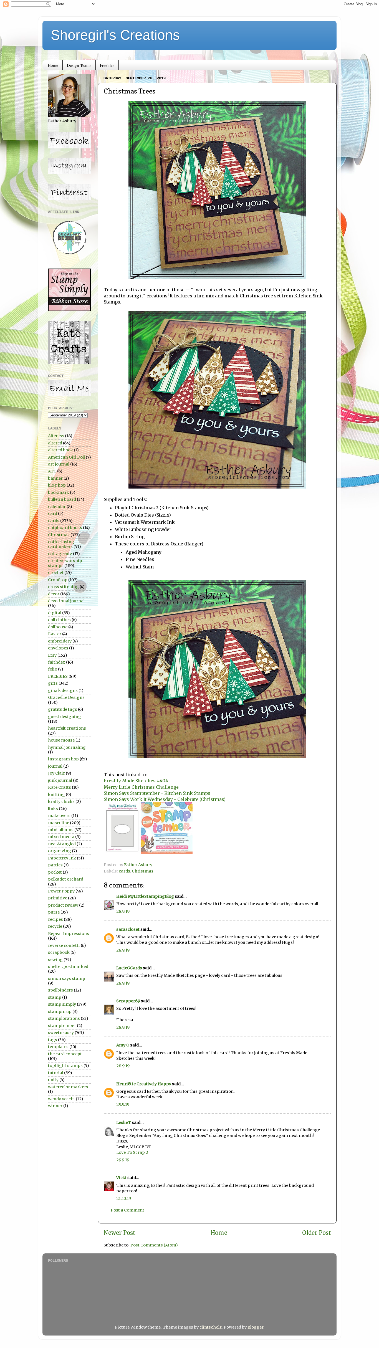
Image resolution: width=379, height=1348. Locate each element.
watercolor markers (68, 1086)
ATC (52, 471)
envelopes (58, 648)
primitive (57, 898)
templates (58, 1046)
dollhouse (57, 626)
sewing (55, 959)
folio (52, 669)
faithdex (56, 662)
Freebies (107, 65)
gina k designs (63, 690)
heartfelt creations (67, 728)
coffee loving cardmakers (61, 544)
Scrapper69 (128, 1000)
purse (54, 912)
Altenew (56, 435)
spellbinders (60, 990)
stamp (54, 997)
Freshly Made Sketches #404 (136, 780)
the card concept (65, 1053)
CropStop (57, 579)
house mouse (61, 740)
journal (55, 766)
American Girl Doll (66, 457)
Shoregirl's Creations (115, 35)
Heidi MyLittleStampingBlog (145, 896)
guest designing (64, 716)
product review (63, 905)
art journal (58, 464)
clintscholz (210, 1327)
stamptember (62, 1025)
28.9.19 (123, 911)
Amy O (122, 1045)
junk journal (60, 780)
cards (124, 871)
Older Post (316, 1232)
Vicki (121, 1177)
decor (53, 593)
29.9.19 (122, 1104)
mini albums (61, 829)
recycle (55, 926)
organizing (59, 850)
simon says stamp (66, 978)
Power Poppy (61, 891)
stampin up (60, 1011)
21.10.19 (123, 1198)
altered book (60, 449)
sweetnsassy (61, 1032)
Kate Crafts (59, 787)
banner (55, 478)
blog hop (57, 485)
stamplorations (64, 1018)
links (53, 808)
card (52, 513)
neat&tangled (62, 843)
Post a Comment (127, 1210)
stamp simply (62, 1004)
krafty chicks (61, 801)
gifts (53, 683)
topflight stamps (65, 1065)
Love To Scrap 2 (132, 1152)
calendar (57, 506)
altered (55, 443)
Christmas (142, 871)
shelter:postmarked (68, 966)
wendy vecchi (61, 1098)
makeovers (59, 815)
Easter (54, 633)
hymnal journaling (67, 747)
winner (55, 1105)
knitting (56, 794)
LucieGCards (129, 967)
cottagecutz (60, 553)
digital (54, 612)
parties (55, 865)
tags (52, 1039)
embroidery (60, 641)
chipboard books (65, 527)
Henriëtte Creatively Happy (143, 1083)
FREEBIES (58, 676)
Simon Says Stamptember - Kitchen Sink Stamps (157, 793)
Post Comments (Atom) (154, 1245)
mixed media (61, 836)
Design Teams (79, 65)
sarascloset (128, 929)
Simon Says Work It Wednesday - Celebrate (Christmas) (165, 799)
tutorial (55, 1072)
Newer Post (119, 1232)
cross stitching (63, 586)
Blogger (255, 1327)
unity (53, 1079)
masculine (58, 822)
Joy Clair (56, 773)
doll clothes (59, 619)
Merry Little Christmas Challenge (141, 787)
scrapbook (59, 952)
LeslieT (123, 1122)
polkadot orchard (65, 879)
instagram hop (63, 759)
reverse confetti (64, 945)
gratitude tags (62, 709)
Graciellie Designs (66, 697)
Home (53, 65)
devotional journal (66, 600)
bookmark (58, 492)
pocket (55, 872)
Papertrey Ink (62, 858)
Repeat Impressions (68, 933)
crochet (56, 572)
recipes (55, 919)
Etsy (52, 655)
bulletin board (62, 499)
